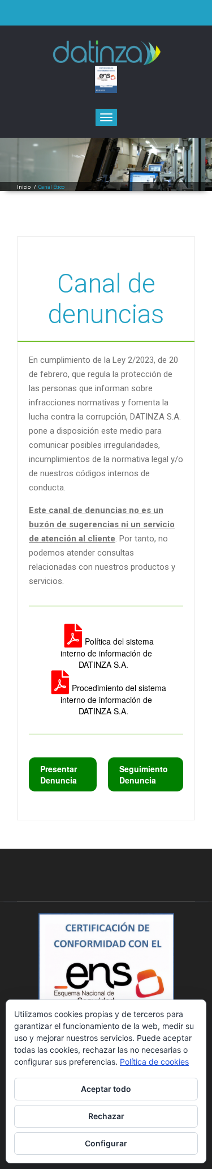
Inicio (24, 187)
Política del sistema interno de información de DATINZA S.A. (107, 653)
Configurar (106, 1143)
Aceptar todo (106, 1089)
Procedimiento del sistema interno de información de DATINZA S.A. (113, 699)
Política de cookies (154, 1061)
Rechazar (106, 1116)
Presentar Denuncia (58, 774)
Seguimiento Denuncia (143, 774)
